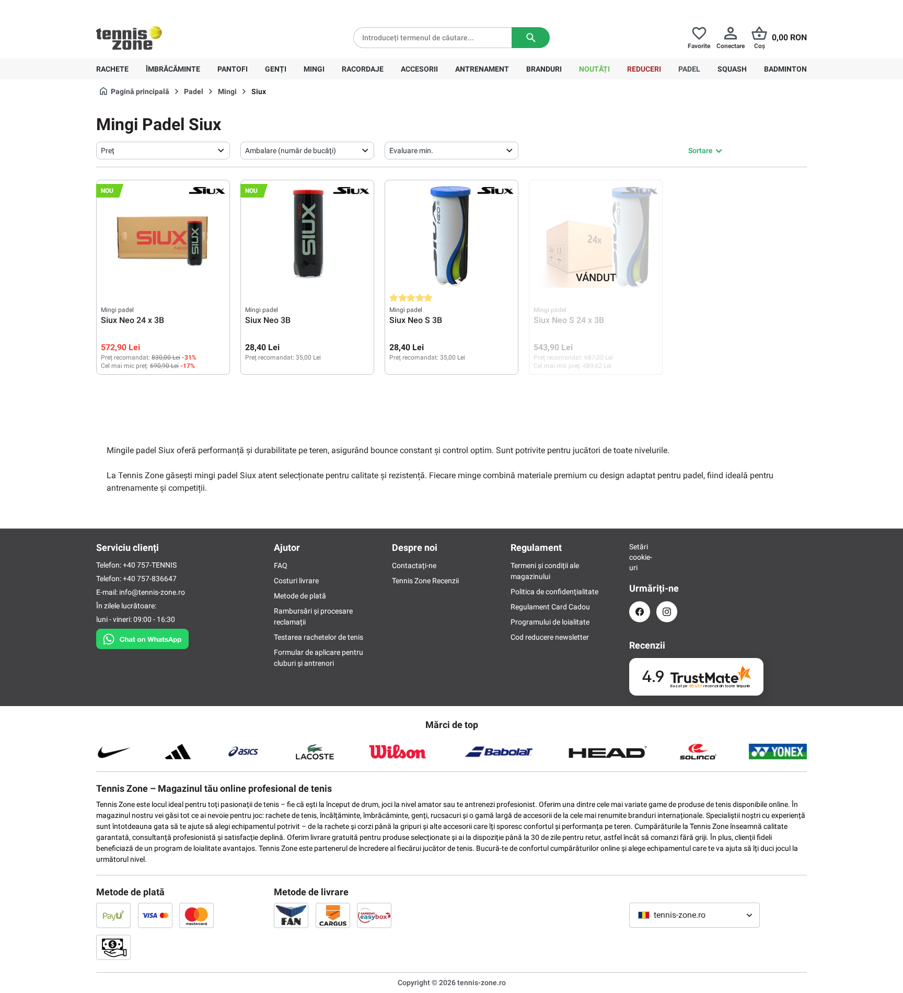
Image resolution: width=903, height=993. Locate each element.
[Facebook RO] (639, 611)
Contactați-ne (414, 565)
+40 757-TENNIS (150, 565)
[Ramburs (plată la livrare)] (113, 947)
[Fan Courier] (291, 915)
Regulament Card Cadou (550, 607)
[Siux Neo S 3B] (451, 236)
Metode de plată (300, 596)
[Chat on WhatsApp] (142, 637)
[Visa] (155, 915)
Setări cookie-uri (639, 557)
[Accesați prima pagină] (129, 38)
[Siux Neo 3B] (307, 236)
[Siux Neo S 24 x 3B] (596, 236)
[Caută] (531, 37)
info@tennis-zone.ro (152, 592)
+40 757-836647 (155, 8)
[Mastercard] (196, 915)
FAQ (280, 565)
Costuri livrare (296, 580)
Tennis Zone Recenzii (425, 580)
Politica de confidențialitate (554, 591)
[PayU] (113, 915)
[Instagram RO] (666, 611)
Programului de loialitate (550, 622)
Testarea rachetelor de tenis (318, 637)
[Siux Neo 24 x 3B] (163, 236)
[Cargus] (333, 915)
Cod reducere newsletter (550, 637)
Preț (107, 150)
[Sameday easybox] (374, 915)
